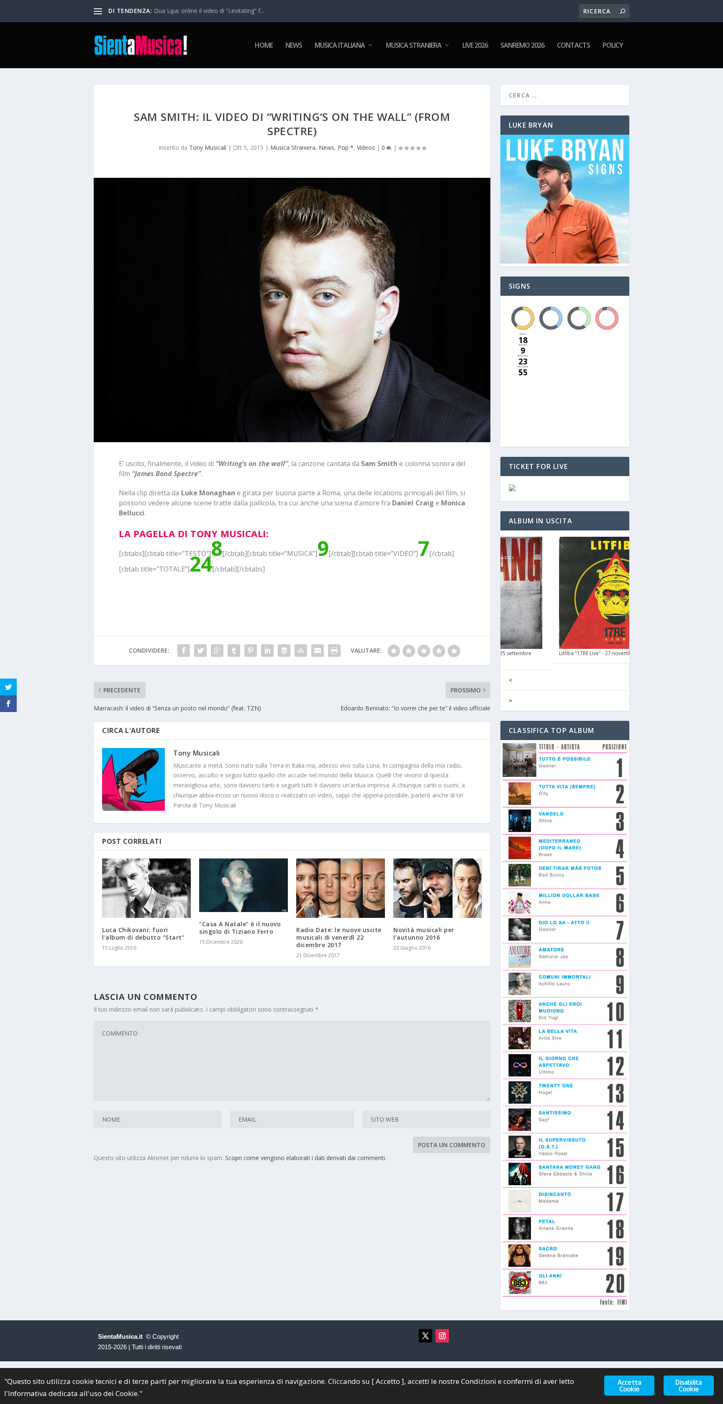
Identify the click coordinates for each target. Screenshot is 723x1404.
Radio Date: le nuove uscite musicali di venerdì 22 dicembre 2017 (339, 937)
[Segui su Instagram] (442, 1336)
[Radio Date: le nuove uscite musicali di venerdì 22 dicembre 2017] (340, 887)
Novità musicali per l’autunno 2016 (423, 933)
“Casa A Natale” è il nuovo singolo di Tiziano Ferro (240, 927)
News (293, 46)
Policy (612, 46)
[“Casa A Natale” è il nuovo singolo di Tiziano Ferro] (243, 885)
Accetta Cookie (629, 1386)
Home (264, 46)
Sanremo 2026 (522, 46)
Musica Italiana (340, 46)
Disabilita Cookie (688, 1386)
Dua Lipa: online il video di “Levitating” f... (209, 11)
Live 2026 (475, 46)
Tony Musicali (207, 147)
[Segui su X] (425, 1336)
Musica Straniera (413, 46)
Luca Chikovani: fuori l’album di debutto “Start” (143, 933)
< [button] (510, 680)
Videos (366, 147)
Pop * (346, 147)
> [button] (510, 701)
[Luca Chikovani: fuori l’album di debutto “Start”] (146, 887)
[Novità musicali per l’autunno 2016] (437, 887)
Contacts (573, 46)
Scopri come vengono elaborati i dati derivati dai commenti (305, 1158)
